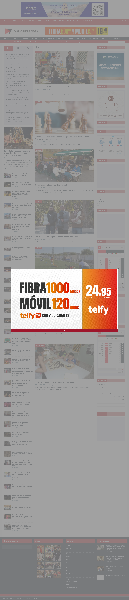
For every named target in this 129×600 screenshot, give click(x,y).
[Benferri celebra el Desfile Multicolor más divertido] (7, 175)
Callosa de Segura (87, 20)
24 (98, 402)
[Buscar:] (116, 42)
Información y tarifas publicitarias (107, 595)
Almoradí (23, 20)
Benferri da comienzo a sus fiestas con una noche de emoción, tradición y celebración (22, 269)
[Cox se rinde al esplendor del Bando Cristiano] (7, 434)
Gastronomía (94, 38)
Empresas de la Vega (55, 23)
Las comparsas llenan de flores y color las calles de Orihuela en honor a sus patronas (21, 394)
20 (110, 399)
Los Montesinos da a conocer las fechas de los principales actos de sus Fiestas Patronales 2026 (17, 56)
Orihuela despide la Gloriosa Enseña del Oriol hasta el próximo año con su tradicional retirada (22, 413)
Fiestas (60, 38)
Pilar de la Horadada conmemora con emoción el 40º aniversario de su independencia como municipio (22, 320)
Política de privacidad (88, 595)
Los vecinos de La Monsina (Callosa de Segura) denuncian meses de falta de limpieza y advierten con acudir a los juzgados (115, 547)
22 (119, 399)
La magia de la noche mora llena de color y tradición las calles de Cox (21, 497)
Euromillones (100, 202)
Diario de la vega (48, 331)
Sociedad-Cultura (38, 38)
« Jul (98, 409)
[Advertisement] (111, 176)
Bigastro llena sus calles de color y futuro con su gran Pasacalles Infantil (22, 238)
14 (115, 396)
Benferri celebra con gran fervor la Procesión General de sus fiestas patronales (22, 205)
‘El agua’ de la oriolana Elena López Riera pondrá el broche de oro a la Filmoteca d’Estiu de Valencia (17, 70)
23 (123, 399)
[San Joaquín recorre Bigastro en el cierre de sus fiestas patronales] (7, 184)
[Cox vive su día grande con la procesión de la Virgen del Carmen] (7, 454)
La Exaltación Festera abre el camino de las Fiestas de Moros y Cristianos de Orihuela (22, 516)
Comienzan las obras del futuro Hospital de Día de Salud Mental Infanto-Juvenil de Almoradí (18, 76)
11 (102, 396)
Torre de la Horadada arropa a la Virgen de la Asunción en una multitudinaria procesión (17, 153)
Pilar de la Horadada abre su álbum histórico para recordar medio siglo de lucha (17, 113)
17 (98, 399)
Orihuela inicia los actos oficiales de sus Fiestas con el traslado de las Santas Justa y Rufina (22, 443)
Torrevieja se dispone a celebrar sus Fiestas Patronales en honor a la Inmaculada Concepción (115, 558)
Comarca (44, 23)
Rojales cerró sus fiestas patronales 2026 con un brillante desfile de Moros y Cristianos (21, 526)
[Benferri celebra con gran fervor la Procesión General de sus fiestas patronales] (7, 205)
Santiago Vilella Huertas (50, 285)
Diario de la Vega (48, 141)
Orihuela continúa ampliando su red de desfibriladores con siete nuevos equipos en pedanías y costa (17, 92)
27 (110, 402)
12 (106, 396)
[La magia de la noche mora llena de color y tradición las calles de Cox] (7, 497)
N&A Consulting (33, 598)
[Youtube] (122, 20)
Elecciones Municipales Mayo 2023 (73, 23)
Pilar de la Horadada (9, 23)
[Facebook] (118, 20)
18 (102, 399)
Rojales (39, 20)
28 (115, 402)
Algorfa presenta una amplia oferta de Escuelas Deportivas (58, 283)
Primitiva (99, 198)
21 (115, 399)
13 (110, 396)
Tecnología (106, 38)
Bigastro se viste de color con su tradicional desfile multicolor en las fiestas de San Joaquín (21, 216)
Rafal (54, 20)
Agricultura (81, 38)
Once (98, 205)
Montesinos (70, 20)
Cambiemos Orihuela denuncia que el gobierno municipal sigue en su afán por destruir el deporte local (17, 63)
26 (106, 402)
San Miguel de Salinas (32, 23)
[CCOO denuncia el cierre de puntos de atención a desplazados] (100, 577)
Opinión (70, 38)
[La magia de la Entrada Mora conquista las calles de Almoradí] (7, 301)
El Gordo (99, 199)
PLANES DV (117, 38)
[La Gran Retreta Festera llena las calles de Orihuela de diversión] (7, 361)
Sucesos (15, 38)
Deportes (51, 38)
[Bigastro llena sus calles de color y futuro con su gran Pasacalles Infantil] (7, 238)
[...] (9, 168)
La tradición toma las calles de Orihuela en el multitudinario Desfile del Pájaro (21, 423)
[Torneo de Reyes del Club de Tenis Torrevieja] (100, 568)
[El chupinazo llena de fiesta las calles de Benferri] (7, 249)
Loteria (99, 203)
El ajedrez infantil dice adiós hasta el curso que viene (56, 382)
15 (119, 396)
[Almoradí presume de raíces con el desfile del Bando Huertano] (7, 331)
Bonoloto (99, 196)
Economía (25, 38)
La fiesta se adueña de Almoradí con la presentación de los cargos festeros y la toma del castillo (22, 310)
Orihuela (6, 20)
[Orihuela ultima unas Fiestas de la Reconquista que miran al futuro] (7, 507)
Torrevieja (14, 20)
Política (6, 38)
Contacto (123, 595)
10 (98, 396)
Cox (78, 20)
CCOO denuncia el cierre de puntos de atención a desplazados (115, 576)
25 (102, 402)
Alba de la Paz (48, 89)
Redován (47, 20)
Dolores (61, 20)
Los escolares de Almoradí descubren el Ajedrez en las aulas (59, 87)
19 (106, 399)
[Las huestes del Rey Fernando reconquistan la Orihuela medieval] (7, 352)
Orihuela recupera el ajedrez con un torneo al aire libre (56, 237)
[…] (36, 96)
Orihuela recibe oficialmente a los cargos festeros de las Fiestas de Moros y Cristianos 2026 (22, 486)
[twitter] (125, 20)
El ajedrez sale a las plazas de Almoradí (51, 185)
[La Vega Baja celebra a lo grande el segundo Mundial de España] (7, 404)
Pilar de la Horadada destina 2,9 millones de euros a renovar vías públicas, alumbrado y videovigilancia (17, 119)
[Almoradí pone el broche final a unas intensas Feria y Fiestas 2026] (7, 280)
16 (123, 396)
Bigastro (31, 20)
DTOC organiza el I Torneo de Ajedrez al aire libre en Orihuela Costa (62, 329)
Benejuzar (20, 23)
